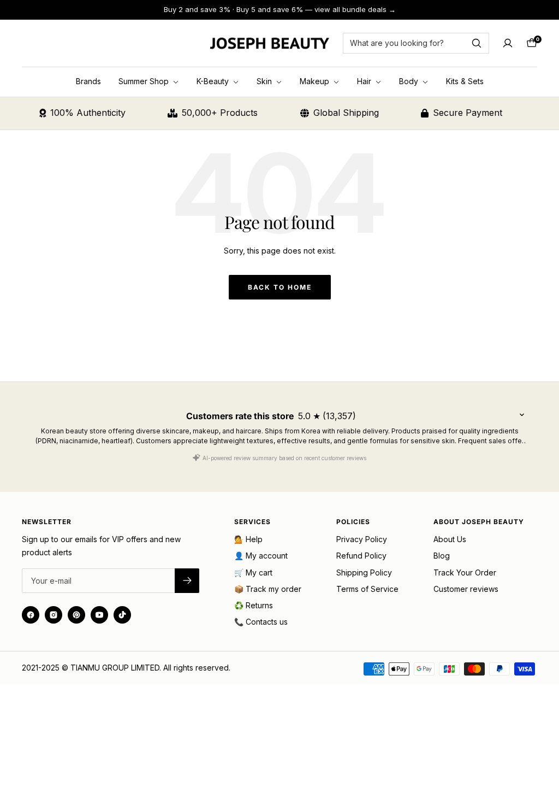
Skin (265, 81)
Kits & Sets (465, 81)
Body (409, 81)
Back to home (280, 287)
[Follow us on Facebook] (30, 615)
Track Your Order (464, 572)
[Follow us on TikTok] (122, 615)
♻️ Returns (253, 605)
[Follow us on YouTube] (99, 615)
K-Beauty (214, 81)
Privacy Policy (361, 539)
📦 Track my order (267, 589)
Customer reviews (465, 589)
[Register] (187, 580)
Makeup (315, 81)
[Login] (507, 43)
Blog (441, 555)
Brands (88, 81)
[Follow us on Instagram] (53, 615)
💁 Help (248, 539)
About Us (449, 539)
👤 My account (261, 555)
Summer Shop (144, 81)
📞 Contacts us (261, 621)
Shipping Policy (364, 572)
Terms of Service (367, 589)
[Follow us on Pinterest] (76, 615)
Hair (365, 81)
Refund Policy (361, 555)
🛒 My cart (253, 572)
